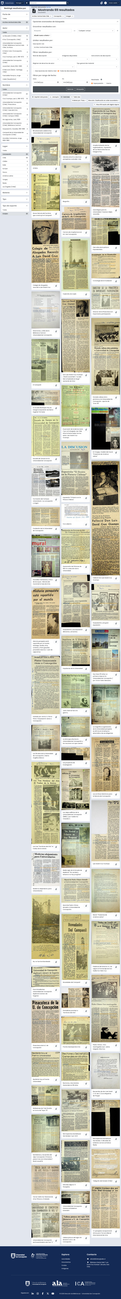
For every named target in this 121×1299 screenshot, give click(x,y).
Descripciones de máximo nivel (46, 71)
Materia (6, 192)
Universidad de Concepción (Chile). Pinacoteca (15, 103)
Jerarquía (55, 97)
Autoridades (66, 1259)
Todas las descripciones (68, 71)
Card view (66, 97)
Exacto (108, 83)
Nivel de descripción (40, 56)
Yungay (15, 179)
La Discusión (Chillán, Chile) (15, 36)
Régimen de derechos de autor (43, 63)
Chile (15, 158)
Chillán (15, 161)
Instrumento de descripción (101, 56)
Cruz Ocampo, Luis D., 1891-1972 (15, 57)
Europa (15, 169)
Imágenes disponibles (69, 56)
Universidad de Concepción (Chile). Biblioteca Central (15, 124)
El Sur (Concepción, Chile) (15, 39)
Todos (5, 19)
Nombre (6, 85)
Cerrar (48, 7)
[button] (102, 3)
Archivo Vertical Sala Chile (15, 22)
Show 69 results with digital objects (107, 104)
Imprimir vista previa (41, 97)
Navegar (19, 3)
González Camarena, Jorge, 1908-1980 (15, 139)
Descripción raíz (38, 44)
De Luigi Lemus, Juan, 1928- (15, 119)
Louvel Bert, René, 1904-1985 (15, 66)
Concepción (15, 154)
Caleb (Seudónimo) (15, 79)
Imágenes (65, 1269)
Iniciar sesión (113, 3)
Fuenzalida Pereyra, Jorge (15, 76)
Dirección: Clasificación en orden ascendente (103, 100)
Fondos (64, 1265)
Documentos (66, 1262)
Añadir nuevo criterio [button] (41, 35)
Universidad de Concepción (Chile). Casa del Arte (15, 109)
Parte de (6, 14)
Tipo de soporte (10, 205)
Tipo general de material (85, 63)
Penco (15, 172)
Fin (63, 79)
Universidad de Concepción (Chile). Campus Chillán (15, 115)
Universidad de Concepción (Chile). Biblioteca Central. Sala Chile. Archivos (15, 45)
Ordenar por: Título (78, 100)
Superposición (98, 83)
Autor (5, 28)
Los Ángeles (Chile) (15, 187)
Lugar (5, 146)
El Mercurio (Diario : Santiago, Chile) (15, 71)
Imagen (15, 214)
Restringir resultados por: (15, 8)
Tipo (4, 199)
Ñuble (15, 183)
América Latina (15, 176)
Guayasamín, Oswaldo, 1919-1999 (15, 129)
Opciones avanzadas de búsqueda (48, 21)
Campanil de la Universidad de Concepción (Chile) (15, 133)
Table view (76, 97)
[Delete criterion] (117, 31)
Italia (15, 165)
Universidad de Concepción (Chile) (15, 61)
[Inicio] (8, 3)
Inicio (34, 79)
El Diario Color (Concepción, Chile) (15, 52)
